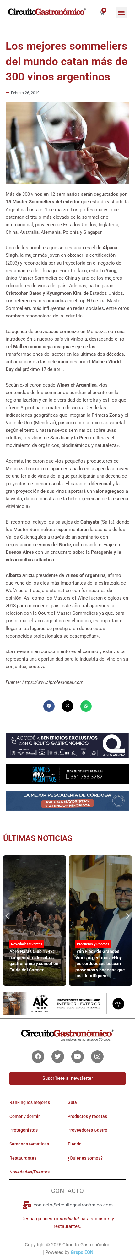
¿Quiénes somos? (85, 1158)
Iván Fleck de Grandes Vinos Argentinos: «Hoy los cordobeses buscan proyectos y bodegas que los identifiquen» (100, 963)
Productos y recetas (87, 1116)
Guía (72, 1102)
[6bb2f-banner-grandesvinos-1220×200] (67, 774)
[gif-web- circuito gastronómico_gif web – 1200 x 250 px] (67, 745)
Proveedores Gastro (87, 1130)
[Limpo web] (67, 803)
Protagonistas (23, 1130)
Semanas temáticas (29, 1144)
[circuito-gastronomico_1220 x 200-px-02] (67, 1003)
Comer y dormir (24, 1116)
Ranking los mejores (29, 1102)
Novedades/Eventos (26, 944)
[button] (121, 12)
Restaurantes (22, 1158)
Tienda (75, 1144)
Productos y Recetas (93, 944)
